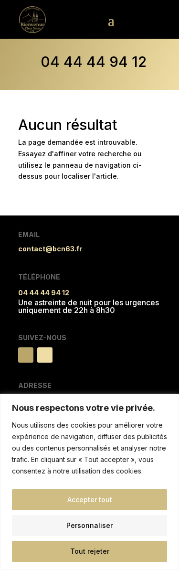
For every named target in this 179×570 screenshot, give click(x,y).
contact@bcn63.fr (50, 249)
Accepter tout (89, 499)
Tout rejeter (89, 551)
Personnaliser (89, 525)
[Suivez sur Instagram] (45, 355)
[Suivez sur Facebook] (25, 355)
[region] (89, 482)
